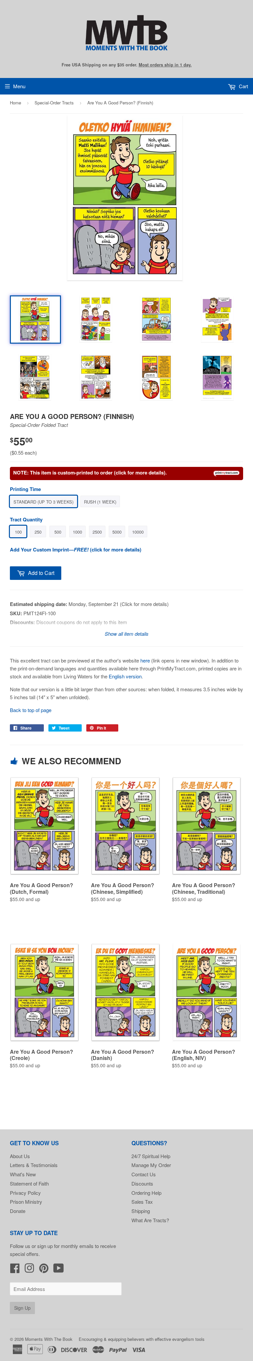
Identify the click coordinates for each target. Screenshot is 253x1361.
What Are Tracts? (150, 1220)
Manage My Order (151, 1164)
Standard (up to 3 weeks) (43, 502)
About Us (20, 1156)
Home (15, 102)
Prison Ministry (26, 1201)
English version (125, 676)
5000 (117, 532)
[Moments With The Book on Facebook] (15, 1269)
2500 (97, 532)
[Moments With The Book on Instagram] (29, 1269)
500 (57, 532)
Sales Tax (142, 1201)
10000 (138, 532)
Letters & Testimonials (34, 1164)
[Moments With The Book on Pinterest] (44, 1269)
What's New (23, 1174)
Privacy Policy (25, 1192)
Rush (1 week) (100, 502)
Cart (243, 86)
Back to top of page (30, 709)
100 (18, 532)
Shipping (140, 1210)
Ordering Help (146, 1192)
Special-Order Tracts (54, 102)
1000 (77, 532)
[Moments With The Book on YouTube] (58, 1269)
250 (38, 532)
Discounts (142, 1183)
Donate (17, 1210)
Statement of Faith (29, 1183)
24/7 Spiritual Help (150, 1156)
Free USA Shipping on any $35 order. (127, 65)
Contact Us (143, 1174)
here (145, 660)
